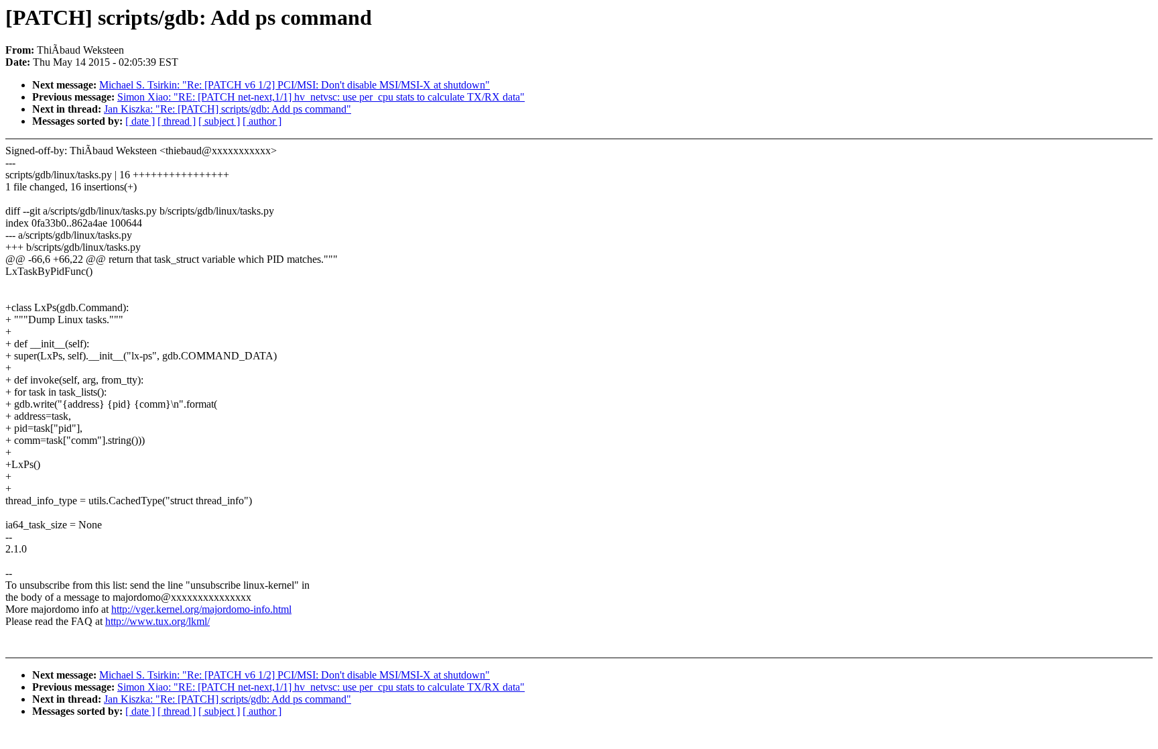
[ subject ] (219, 121)
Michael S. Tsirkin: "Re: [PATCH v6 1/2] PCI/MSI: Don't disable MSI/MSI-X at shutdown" (294, 85)
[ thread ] (176, 121)
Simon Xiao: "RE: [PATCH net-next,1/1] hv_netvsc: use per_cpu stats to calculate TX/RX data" (321, 97)
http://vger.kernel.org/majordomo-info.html (201, 609)
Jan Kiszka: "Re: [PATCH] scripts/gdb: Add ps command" (227, 109)
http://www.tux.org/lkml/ (157, 621)
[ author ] (262, 121)
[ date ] (140, 121)
